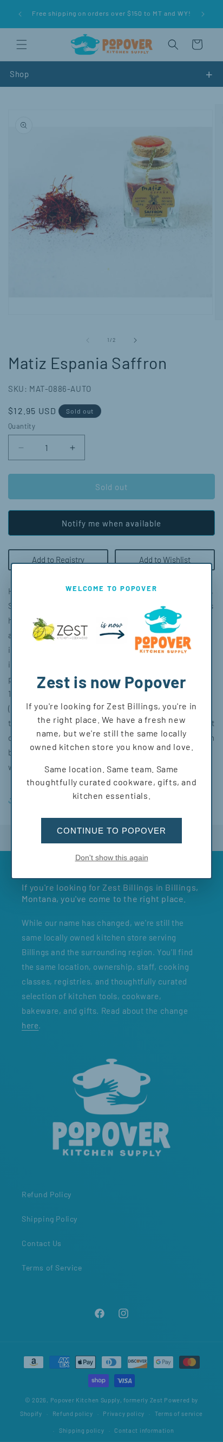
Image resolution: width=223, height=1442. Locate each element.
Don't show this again (111, 857)
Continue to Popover (111, 830)
